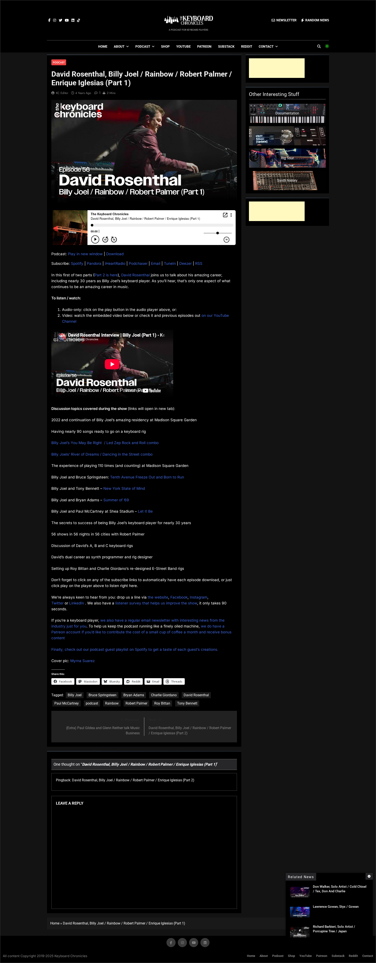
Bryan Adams (133, 695)
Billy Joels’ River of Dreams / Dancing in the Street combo (102, 454)
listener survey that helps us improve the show (156, 603)
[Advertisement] (277, 68)
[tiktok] (78, 20)
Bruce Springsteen (102, 695)
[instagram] (54, 20)
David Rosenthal (135, 275)
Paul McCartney (66, 703)
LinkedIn (76, 603)
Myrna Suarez (82, 661)
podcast (92, 703)
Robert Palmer (136, 703)
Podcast (142, 47)
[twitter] (60, 20)
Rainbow (112, 703)
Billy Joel (75, 695)
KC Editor (62, 93)
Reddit (246, 47)
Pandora (94, 263)
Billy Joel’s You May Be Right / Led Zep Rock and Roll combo (105, 443)
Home (102, 47)
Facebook (179, 597)
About (119, 47)
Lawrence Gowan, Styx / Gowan (336, 907)
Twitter (57, 603)
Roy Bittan (162, 703)
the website (158, 597)
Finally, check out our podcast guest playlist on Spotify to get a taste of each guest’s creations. (134, 649)
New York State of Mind (124, 488)
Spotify (77, 263)
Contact (266, 47)
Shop (165, 47)
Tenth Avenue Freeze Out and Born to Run (147, 477)
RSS (198, 263)
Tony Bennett (187, 703)
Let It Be (145, 511)
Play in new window (85, 254)
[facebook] (49, 20)
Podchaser (138, 263)
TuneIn (170, 263)
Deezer (185, 263)
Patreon (204, 47)
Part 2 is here (106, 275)
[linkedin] (73, 20)
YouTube (183, 47)
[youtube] (67, 20)
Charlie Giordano (164, 695)
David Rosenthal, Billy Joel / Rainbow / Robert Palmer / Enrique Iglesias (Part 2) (133, 780)
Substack (226, 47)
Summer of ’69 (116, 500)
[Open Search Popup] (319, 46)
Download (115, 254)
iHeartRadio (115, 263)
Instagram (198, 597)
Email (155, 263)
